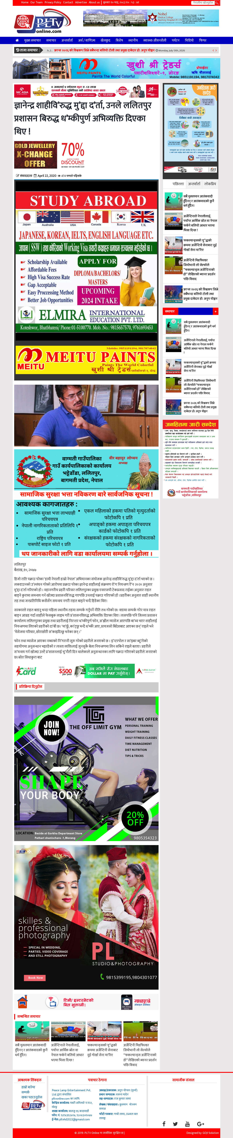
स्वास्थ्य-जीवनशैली (154, 40)
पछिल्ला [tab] (178, 184)
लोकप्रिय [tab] (210, 184)
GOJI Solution (211, 1133)
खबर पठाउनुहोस (31, 1097)
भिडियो (189, 40)
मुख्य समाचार (32, 40)
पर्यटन (175, 40)
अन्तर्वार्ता (67, 40)
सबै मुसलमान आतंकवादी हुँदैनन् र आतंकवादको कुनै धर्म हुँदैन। (31, 1050)
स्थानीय (133, 40)
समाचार (51, 40)
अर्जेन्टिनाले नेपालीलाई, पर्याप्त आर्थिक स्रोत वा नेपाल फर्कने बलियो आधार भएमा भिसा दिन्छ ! (67, 1053)
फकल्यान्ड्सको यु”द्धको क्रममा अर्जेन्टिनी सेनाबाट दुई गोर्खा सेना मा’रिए (102, 1050)
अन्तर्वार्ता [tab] (194, 184)
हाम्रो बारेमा (28, 1087)
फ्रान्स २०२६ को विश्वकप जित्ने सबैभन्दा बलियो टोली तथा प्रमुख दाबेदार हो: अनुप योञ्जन (109, 50)
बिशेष (119, 40)
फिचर (202, 40)
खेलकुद (105, 40)
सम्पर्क (25, 1092)
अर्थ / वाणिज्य (86, 40)
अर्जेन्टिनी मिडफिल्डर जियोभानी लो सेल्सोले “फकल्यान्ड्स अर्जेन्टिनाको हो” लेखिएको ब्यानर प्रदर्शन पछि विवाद (140, 1055)
